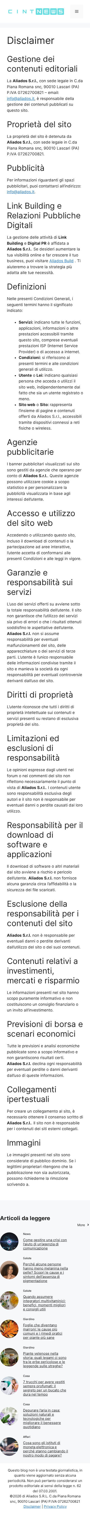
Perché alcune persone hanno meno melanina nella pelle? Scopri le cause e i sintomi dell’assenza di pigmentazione (45, 1272)
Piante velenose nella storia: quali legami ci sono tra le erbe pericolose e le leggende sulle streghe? (44, 1359)
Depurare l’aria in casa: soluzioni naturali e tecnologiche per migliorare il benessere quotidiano (42, 1418)
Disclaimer (32, 1506)
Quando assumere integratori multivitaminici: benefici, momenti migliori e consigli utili (44, 1302)
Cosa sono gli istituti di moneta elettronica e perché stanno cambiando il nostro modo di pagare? (45, 1449)
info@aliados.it (20, 98)
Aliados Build (61, 261)
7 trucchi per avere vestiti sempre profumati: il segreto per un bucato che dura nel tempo (44, 1388)
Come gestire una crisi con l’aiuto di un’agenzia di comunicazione (45, 1244)
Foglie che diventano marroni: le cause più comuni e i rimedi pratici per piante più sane (42, 1331)
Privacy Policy (55, 1506)
